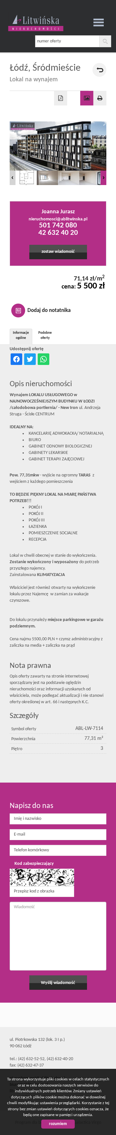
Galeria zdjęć (86, 98)
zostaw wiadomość (58, 252)
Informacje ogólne (21, 335)
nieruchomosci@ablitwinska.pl (58, 219)
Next (103, 178)
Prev (12, 178)
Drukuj (100, 98)
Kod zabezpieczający (34, 863)
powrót (99, 70)
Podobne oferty (45, 335)
